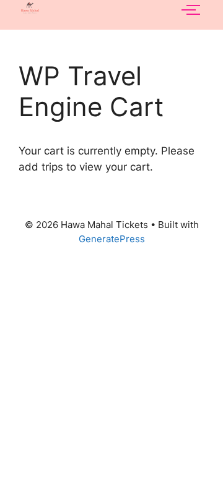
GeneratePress (112, 239)
